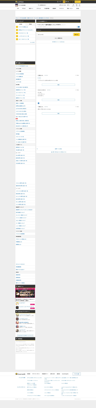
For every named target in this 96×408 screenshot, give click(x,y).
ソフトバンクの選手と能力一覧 (22, 191)
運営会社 (58, 373)
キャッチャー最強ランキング (21, 215)
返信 (58, 84)
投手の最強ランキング (20, 212)
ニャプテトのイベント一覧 (24, 36)
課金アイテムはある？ (20, 269)
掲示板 (77, 8)
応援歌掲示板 (18, 280)
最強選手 (54, 8)
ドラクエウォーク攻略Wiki (31, 384)
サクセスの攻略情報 (20, 73)
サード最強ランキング (20, 223)
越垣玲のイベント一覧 (20, 98)
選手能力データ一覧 (20, 147)
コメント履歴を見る (58, 38)
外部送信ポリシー (45, 373)
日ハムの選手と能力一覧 (20, 201)
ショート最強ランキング (20, 225)
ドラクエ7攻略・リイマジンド (32, 380)
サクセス (24, 8)
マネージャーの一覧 (20, 136)
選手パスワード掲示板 (20, 282)
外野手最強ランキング (20, 228)
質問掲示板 (18, 277)
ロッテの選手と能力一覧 (20, 204)
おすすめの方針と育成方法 (21, 108)
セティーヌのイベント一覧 (24, 39)
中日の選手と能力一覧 (20, 163)
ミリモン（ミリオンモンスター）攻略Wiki (69, 395)
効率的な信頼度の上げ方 (20, 105)
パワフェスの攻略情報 (20, 131)
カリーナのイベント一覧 (20, 92)
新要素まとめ (18, 244)
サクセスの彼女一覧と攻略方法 (22, 87)
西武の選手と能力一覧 (20, 193)
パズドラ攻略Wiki (47, 383)
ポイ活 (60, 1)
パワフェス (39, 8)
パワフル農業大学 (19, 76)
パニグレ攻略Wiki (30, 392)
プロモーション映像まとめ (21, 239)
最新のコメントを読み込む (59, 41)
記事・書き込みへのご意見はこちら (59, 152)
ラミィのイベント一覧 (20, 95)
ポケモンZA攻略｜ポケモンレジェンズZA (34, 377)
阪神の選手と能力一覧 (20, 158)
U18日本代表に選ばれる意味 (21, 114)
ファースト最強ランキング (21, 217)
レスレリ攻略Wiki (47, 392)
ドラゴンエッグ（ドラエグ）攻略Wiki (33, 395)
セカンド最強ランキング (20, 220)
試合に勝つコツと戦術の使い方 (22, 126)
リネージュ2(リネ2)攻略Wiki (49, 395)
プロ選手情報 (46, 8)
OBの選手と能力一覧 (20, 150)
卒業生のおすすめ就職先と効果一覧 (23, 123)
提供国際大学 (18, 79)
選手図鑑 (17, 134)
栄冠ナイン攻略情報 (20, 103)
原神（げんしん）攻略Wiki (31, 387)
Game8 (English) (65, 373)
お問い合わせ (52, 373)
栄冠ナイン (31, 8)
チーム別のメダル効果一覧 (21, 142)
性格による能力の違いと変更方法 (22, 120)
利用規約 (28, 373)
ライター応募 (76, 374)
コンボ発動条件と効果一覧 (21, 139)
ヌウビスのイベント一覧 (23, 33)
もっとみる (32, 42)
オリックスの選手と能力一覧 (21, 196)
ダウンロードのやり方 (20, 264)
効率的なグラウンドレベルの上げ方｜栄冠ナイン (27, 30)
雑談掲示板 (18, 274)
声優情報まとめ (19, 241)
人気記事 (20, 24)
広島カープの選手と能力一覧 (21, 160)
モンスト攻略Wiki (65, 383)
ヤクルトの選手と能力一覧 (21, 183)
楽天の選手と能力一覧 (20, 199)
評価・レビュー (70, 8)
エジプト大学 (18, 81)
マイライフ (61, 8)
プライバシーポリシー (36, 373)
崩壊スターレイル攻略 (31, 383)
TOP (18, 8)
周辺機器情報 (18, 266)
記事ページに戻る (58, 148)
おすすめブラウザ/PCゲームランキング (26, 335)
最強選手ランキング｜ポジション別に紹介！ (24, 209)
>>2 (39, 77)
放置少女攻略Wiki (30, 390)
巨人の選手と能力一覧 (20, 155)
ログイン (78, 1)
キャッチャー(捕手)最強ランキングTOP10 (49, 25)
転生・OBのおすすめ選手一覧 (21, 116)
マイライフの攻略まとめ (23, 26)
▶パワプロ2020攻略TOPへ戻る (22, 66)
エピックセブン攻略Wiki (48, 387)
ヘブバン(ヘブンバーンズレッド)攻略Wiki (51, 390)
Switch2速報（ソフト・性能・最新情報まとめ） (70, 377)
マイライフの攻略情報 (20, 233)
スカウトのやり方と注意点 (21, 111)
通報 (78, 75)
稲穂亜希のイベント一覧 (20, 89)
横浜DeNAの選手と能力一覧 (21, 185)
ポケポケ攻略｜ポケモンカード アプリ (68, 380)
